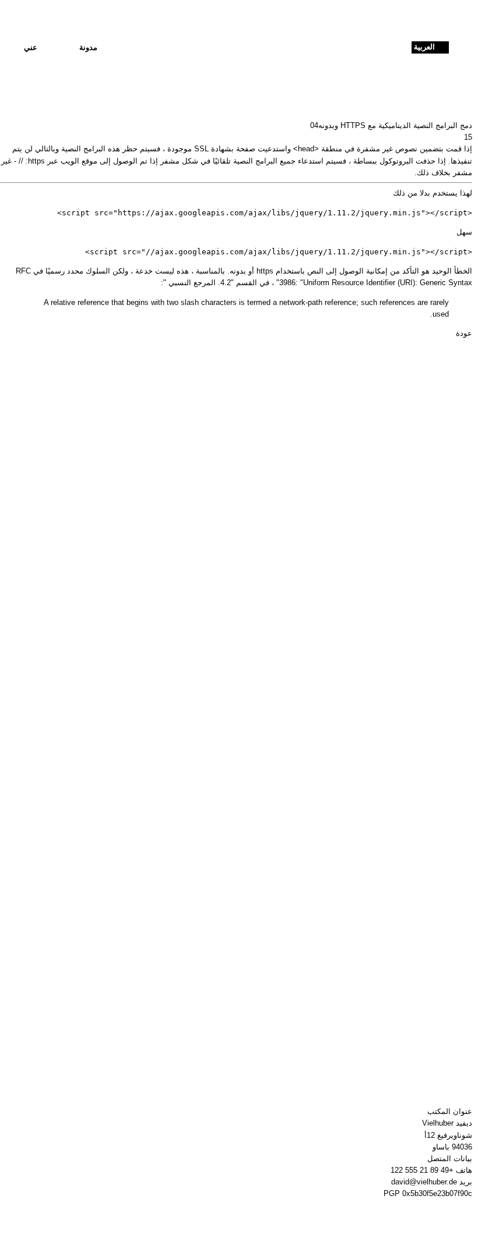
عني (30, 47)
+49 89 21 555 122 (422, 1170)
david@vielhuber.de (424, 1181)
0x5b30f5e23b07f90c (437, 1193)
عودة (464, 333)
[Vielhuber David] (236, 47)
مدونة (88, 47)
